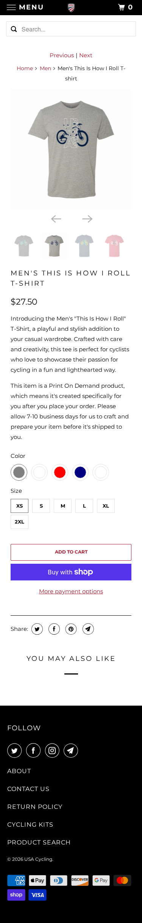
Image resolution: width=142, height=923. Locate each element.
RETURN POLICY (34, 806)
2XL (19, 522)
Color (18, 455)
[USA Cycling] (71, 7)
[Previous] (55, 218)
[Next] (86, 218)
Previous (62, 55)
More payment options (71, 591)
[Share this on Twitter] (36, 629)
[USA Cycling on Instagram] (53, 750)
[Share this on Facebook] (53, 629)
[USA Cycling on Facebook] (35, 750)
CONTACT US (28, 788)
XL (106, 506)
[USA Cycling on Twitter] (16, 750)
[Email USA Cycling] (72, 750)
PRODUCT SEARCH (39, 842)
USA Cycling (38, 859)
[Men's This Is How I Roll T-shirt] (71, 149)
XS (19, 506)
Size (16, 490)
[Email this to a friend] (87, 629)
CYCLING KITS (30, 824)
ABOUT (19, 771)
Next (85, 55)
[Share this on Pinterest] (70, 629)
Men (45, 68)
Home (25, 68)
